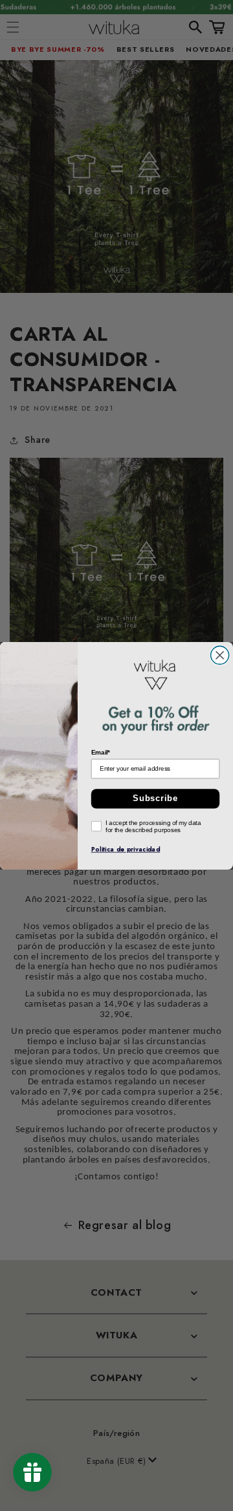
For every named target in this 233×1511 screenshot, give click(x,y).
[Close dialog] (220, 655)
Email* (101, 751)
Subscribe (155, 798)
